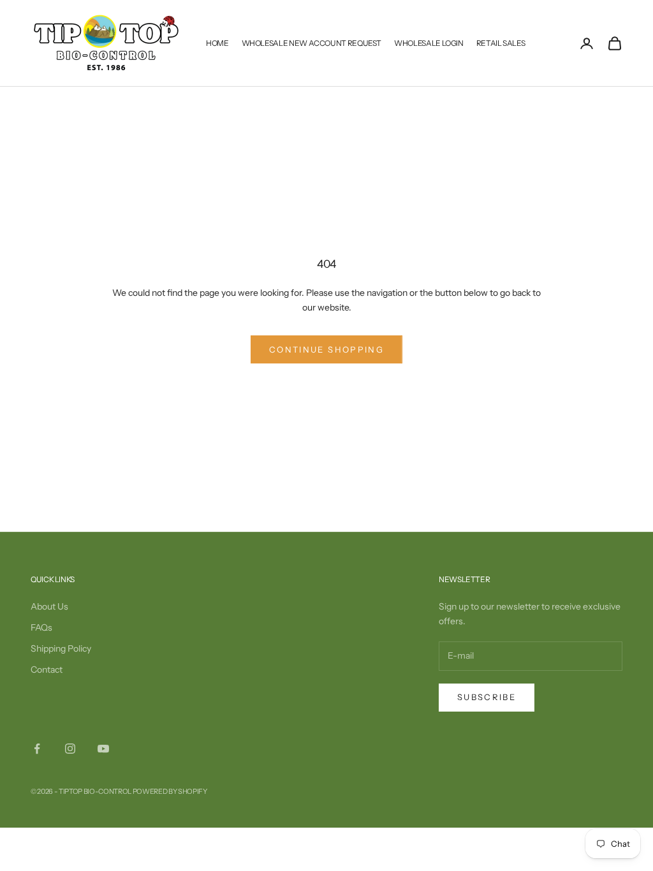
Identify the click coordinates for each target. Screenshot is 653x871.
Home (217, 43)
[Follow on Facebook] (37, 748)
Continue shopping (326, 349)
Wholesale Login (429, 43)
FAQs (41, 627)
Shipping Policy (61, 648)
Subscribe (486, 697)
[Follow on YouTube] (103, 748)
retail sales (500, 43)
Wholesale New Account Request (312, 43)
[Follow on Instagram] (70, 748)
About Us (49, 606)
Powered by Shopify (170, 791)
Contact (46, 669)
